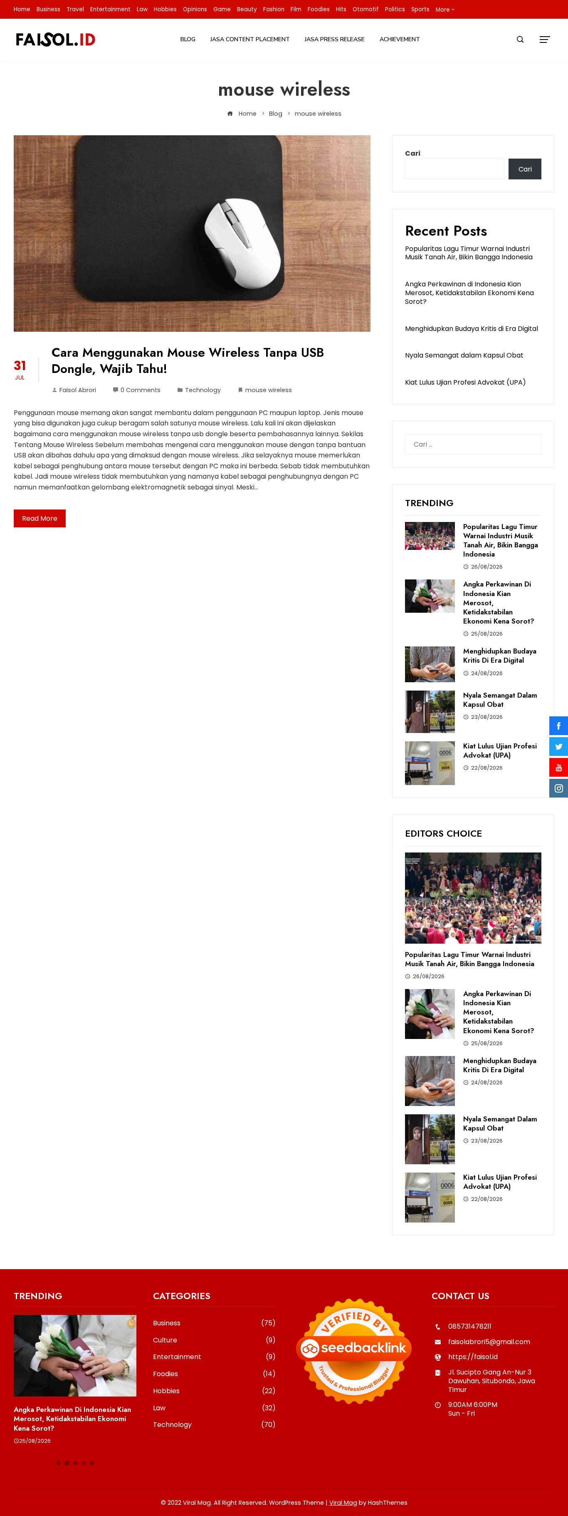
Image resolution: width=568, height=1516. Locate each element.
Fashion (273, 9)
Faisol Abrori (77, 390)
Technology (203, 390)
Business (48, 9)
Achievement (400, 39)
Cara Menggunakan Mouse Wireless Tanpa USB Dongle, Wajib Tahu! (188, 360)
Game (222, 9)
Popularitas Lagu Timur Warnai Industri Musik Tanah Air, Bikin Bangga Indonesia (469, 253)
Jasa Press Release (335, 39)
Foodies (319, 9)
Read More (39, 518)
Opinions (195, 9)
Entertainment (110, 9)
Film (296, 9)
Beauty (247, 9)
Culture (214, 1340)
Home (22, 9)
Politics (395, 9)
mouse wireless (268, 390)
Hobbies (165, 9)
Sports (420, 9)
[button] (59, 1463)
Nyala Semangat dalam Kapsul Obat (464, 355)
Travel (75, 9)
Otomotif (366, 9)
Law (142, 9)
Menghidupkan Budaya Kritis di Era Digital (471, 328)
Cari (412, 153)
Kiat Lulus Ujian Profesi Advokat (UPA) (465, 382)
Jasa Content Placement (250, 39)
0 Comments (141, 390)
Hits (341, 9)
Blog (187, 39)
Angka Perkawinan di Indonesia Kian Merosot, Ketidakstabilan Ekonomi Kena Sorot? (469, 292)
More (443, 10)
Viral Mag (343, 1503)
